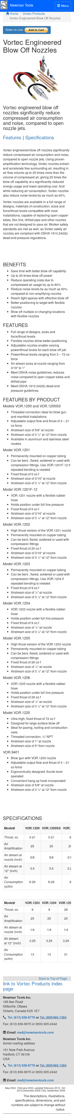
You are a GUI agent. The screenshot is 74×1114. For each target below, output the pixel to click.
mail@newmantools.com (35, 1032)
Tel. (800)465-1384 (53, 1017)
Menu (64, 6)
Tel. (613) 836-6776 (22, 1017)
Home (13, 13)
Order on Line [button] (15, 29)
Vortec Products (34, 13)
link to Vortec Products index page (32, 986)
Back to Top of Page (53, 978)
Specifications (39, 137)
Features (12, 137)
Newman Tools (21, 5)
